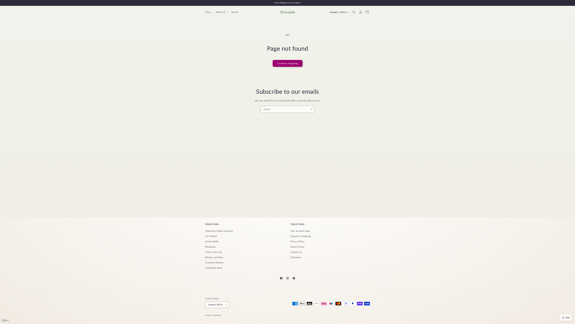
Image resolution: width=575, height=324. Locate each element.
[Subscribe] (311, 109)
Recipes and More (214, 257)
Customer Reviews (214, 262)
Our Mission (211, 236)
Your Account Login (300, 231)
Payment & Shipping (300, 236)
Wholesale (210, 247)
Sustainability (211, 241)
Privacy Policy (297, 241)
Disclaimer (295, 257)
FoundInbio (216, 315)
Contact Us (296, 252)
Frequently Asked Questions (219, 231)
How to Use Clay (213, 252)
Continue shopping (287, 63)
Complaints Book (213, 268)
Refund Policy (297, 247)
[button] (208, 12)
